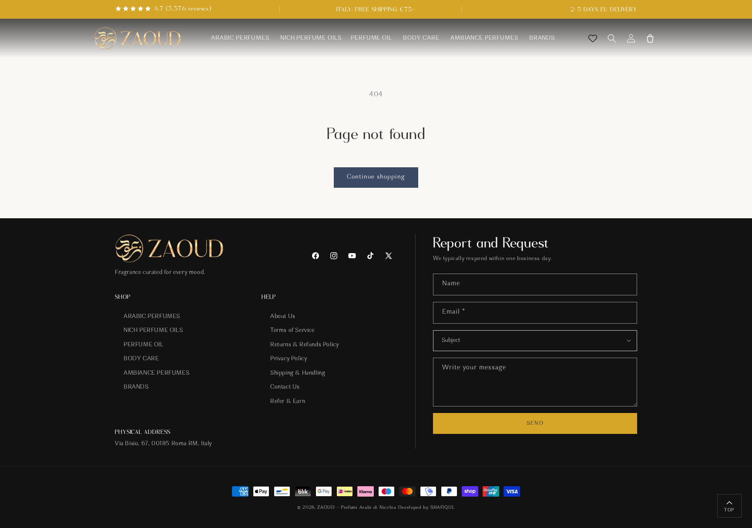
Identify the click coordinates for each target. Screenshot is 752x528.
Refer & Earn (287, 402)
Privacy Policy (288, 359)
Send (535, 423)
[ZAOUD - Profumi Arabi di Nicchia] (138, 39)
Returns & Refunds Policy (304, 345)
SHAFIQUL (442, 507)
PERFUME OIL (144, 345)
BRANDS (136, 388)
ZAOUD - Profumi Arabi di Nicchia (356, 507)
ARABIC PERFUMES (152, 317)
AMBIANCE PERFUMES (156, 373)
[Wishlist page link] (592, 38)
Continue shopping (376, 177)
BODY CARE (141, 359)
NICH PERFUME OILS (153, 331)
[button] (611, 38)
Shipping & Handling (297, 373)
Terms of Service (292, 331)
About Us (282, 317)
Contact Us (285, 388)
